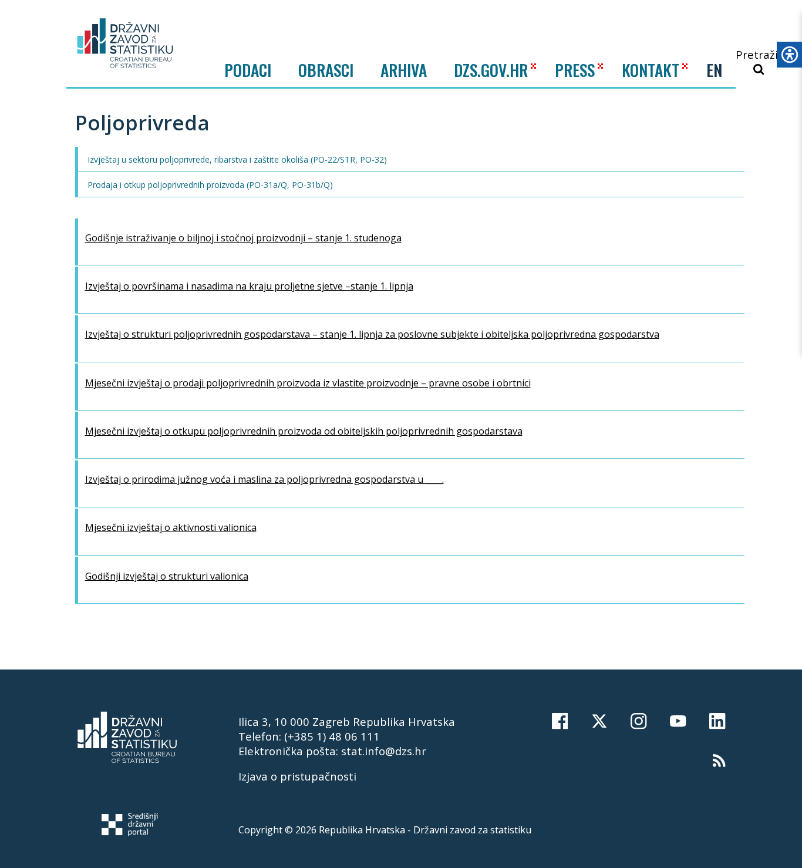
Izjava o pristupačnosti (297, 776)
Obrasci (325, 70)
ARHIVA (403, 70)
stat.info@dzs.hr (383, 750)
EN (714, 70)
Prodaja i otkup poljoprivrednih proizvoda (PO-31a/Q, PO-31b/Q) (209, 184)
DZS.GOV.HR (491, 70)
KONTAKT (650, 70)
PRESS (575, 70)
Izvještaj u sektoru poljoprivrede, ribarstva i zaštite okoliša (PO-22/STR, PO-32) (236, 159)
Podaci (247, 70)
